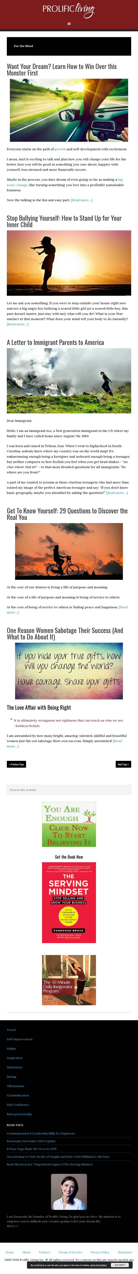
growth (60, 149)
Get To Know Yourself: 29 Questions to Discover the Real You (67, 514)
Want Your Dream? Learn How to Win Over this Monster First (62, 69)
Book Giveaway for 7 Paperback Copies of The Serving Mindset (50, 1164)
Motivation (14, 1067)
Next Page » (123, 764)
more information (98, 1265)
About (26, 1252)
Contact (44, 1252)
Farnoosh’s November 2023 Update (31, 1141)
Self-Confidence (18, 1104)
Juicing (11, 1076)
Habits (11, 1048)
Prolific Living (69, 11)
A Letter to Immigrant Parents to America (55, 342)
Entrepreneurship (19, 1114)
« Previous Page (16, 764)
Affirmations (15, 1086)
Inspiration (14, 1058)
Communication (18, 1095)
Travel (11, 1030)
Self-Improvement (20, 1039)
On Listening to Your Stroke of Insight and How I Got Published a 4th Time (58, 1156)
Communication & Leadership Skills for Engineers (41, 1133)
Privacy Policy (100, 1252)
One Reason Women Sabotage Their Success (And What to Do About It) (65, 633)
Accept (120, 1265)
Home (10, 1252)
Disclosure (125, 1252)
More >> (12, 1226)
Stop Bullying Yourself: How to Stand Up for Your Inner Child (64, 221)
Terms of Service (70, 1252)
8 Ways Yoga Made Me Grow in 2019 (31, 1149)
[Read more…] (81, 200)
